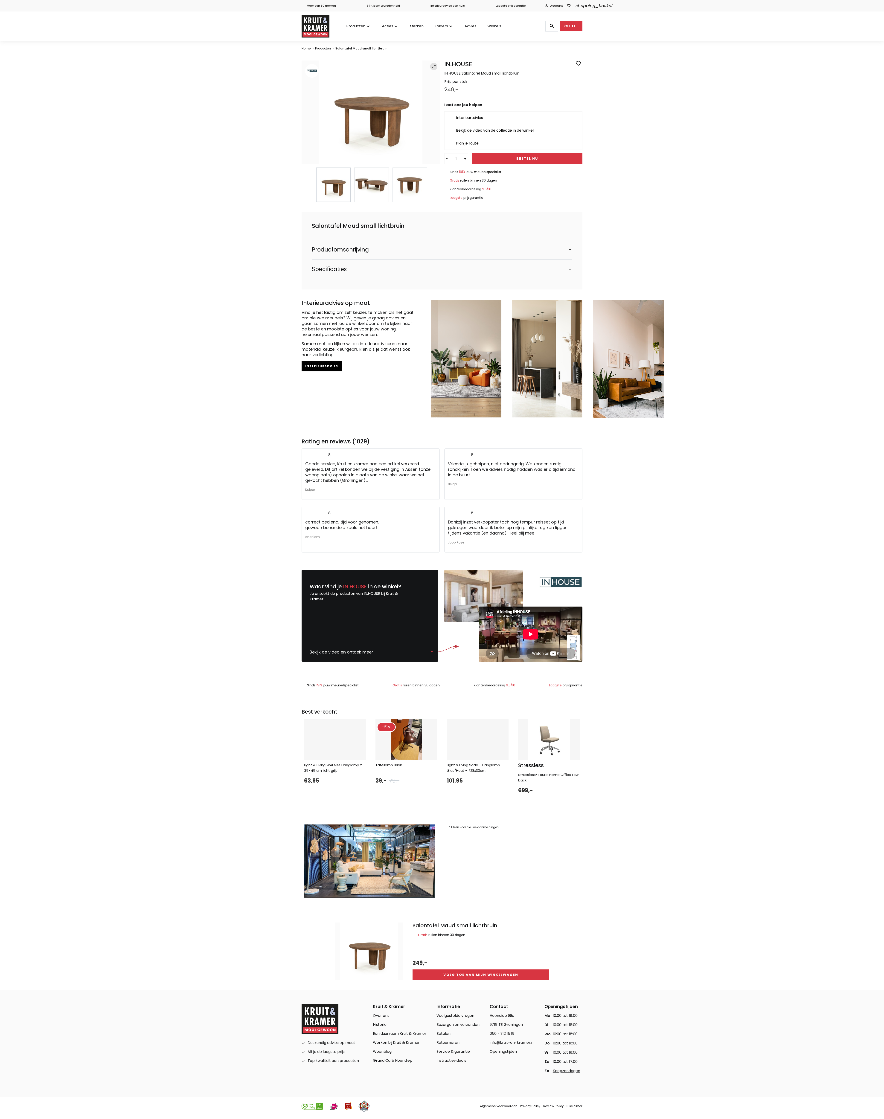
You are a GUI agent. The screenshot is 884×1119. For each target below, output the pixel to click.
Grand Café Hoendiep (392, 1060)
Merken (417, 26)
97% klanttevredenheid (383, 6)
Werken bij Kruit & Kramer (396, 1042)
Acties (387, 26)
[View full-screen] (433, 66)
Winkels (494, 26)
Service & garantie (453, 1051)
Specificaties (329, 269)
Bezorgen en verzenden (458, 1024)
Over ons (381, 1015)
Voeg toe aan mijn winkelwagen (480, 974)
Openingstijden (503, 1051)
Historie (380, 1024)
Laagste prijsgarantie (511, 6)
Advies (470, 26)
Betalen (443, 1033)
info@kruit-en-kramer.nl (512, 1042)
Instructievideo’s (451, 1060)
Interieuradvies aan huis (447, 6)
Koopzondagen (566, 1070)
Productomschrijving (340, 249)
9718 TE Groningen (506, 1024)
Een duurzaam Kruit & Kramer (399, 1033)
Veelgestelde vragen (455, 1015)
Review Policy (553, 1106)
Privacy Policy (530, 1106)
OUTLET (571, 26)
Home (306, 48)
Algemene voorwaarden (498, 1106)
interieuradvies (321, 366)
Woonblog (382, 1051)
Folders (441, 26)
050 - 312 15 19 (502, 1033)
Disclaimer (574, 1106)
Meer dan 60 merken (321, 6)
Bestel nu (527, 158)
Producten (355, 26)
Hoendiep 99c (502, 1015)
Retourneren (447, 1042)
